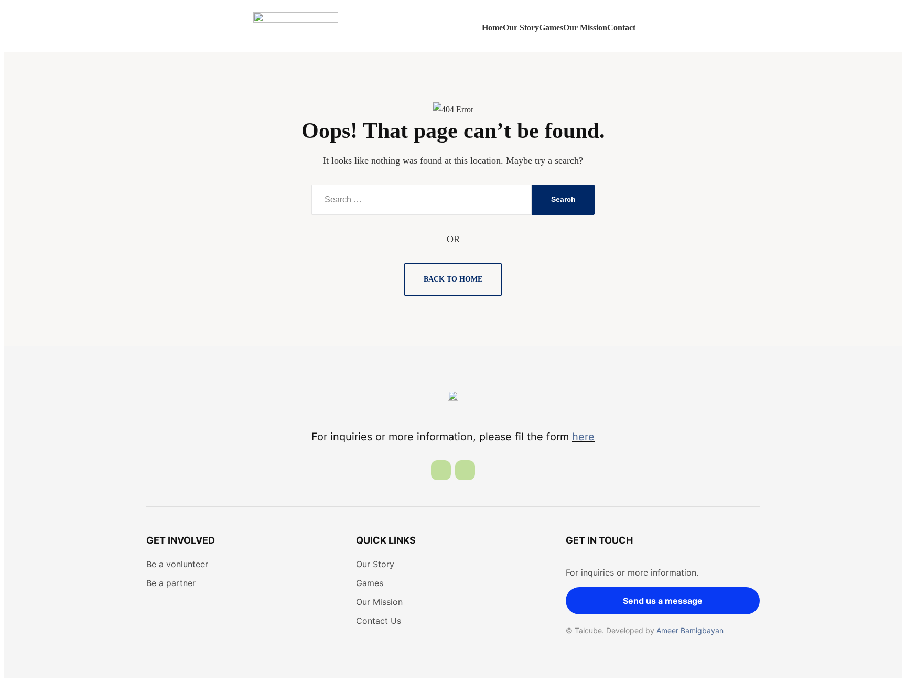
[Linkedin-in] (441, 470)
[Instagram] (465, 470)
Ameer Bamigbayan (690, 630)
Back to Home (453, 279)
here (583, 436)
